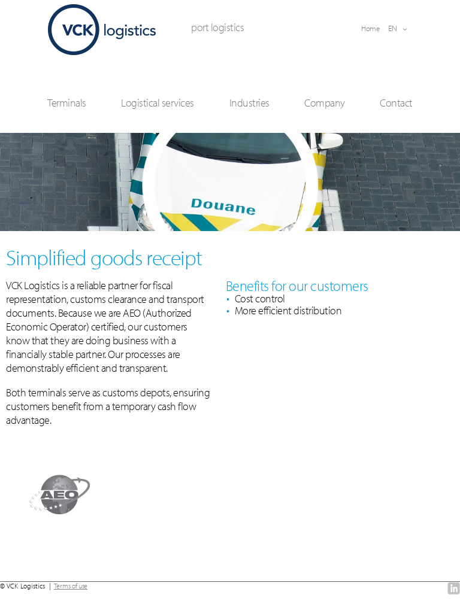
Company (324, 103)
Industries (249, 103)
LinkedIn (453, 588)
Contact (396, 103)
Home (370, 28)
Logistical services (157, 103)
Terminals (66, 103)
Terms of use (70, 586)
